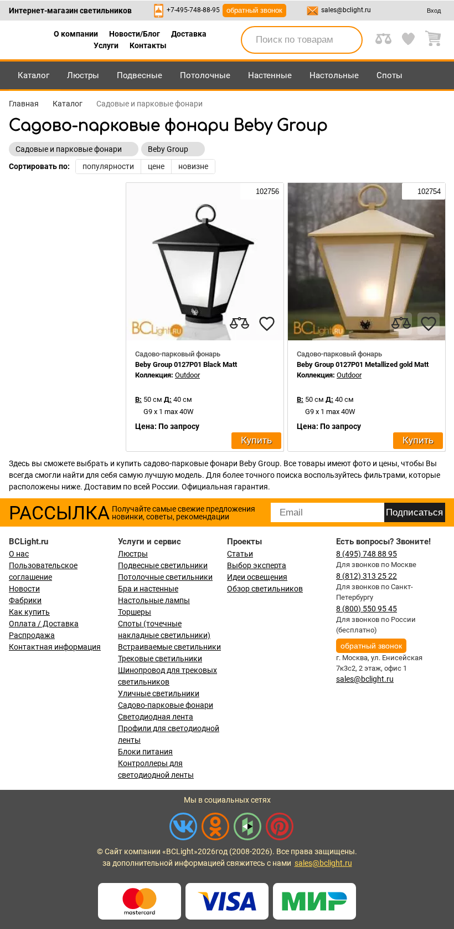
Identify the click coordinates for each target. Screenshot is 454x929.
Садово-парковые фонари (165, 705)
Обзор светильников (265, 588)
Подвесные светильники (163, 565)
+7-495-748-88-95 (193, 10)
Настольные (334, 75)
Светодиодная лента (155, 716)
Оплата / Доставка (44, 623)
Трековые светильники (160, 658)
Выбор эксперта (256, 565)
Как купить (29, 612)
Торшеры (134, 612)
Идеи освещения (257, 577)
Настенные (270, 75)
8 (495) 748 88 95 (366, 553)
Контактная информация (55, 646)
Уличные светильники (158, 693)
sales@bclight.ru (346, 10)
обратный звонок (254, 10)
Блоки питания (145, 751)
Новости (24, 588)
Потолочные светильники (165, 577)
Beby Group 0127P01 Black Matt (186, 364)
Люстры (83, 75)
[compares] (239, 324)
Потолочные (205, 75)
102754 (428, 191)
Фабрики (25, 600)
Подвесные (139, 75)
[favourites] (267, 324)
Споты (389, 75)
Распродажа (32, 635)
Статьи (240, 553)
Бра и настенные (148, 588)
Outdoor (187, 375)
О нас (19, 553)
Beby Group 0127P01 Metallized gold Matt (363, 364)
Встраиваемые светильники (169, 646)
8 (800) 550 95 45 (366, 608)
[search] (348, 40)
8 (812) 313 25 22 (366, 575)
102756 (266, 191)
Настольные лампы (154, 600)
